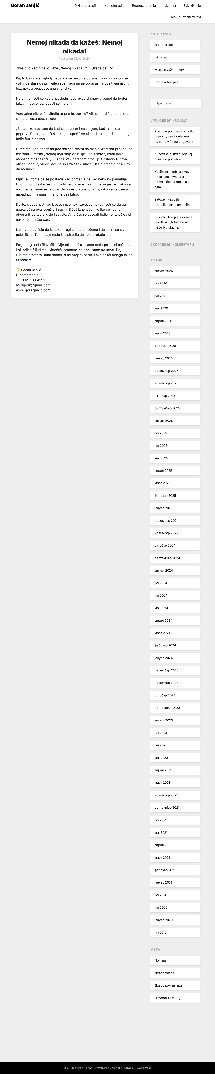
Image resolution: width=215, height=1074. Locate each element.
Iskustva (170, 6)
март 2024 (163, 633)
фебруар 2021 (165, 870)
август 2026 (164, 271)
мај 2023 (161, 758)
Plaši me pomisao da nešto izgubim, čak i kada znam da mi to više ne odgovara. (174, 136)
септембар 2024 (167, 558)
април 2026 (163, 321)
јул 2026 (161, 283)
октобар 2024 (165, 545)
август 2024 (164, 570)
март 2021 (162, 858)
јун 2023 (161, 745)
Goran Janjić (25, 5)
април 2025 (163, 471)
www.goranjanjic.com (33, 290)
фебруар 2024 (165, 645)
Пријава (160, 960)
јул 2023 (161, 733)
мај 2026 (161, 308)
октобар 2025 (165, 396)
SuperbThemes (122, 1068)
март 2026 (162, 333)
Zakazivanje (192, 6)
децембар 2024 (167, 521)
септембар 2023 (167, 708)
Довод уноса (164, 973)
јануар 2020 (164, 920)
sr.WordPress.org (168, 998)
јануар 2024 (164, 658)
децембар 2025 (166, 371)
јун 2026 (161, 296)
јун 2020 (161, 907)
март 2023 (162, 783)
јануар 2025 (164, 508)
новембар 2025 (166, 383)
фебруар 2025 (165, 496)
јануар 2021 (163, 882)
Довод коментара (168, 985)
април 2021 (163, 845)
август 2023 (164, 720)
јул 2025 (161, 433)
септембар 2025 (167, 408)
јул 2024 (161, 583)
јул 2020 (161, 895)
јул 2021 (160, 820)
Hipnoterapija (114, 6)
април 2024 (163, 620)
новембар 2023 (166, 683)
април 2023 (163, 770)
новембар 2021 (166, 795)
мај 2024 (161, 608)
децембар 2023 (166, 670)
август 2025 (164, 421)
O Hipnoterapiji (85, 6)
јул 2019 (160, 932)
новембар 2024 (166, 533)
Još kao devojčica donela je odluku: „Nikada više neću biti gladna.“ (173, 222)
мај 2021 (161, 833)
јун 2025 (161, 446)
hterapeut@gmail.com (33, 285)
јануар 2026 (164, 358)
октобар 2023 (165, 695)
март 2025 (162, 483)
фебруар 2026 (165, 346)
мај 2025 (161, 458)
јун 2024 (161, 595)
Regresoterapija (144, 6)
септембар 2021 (167, 808)
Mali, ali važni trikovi (186, 17)
